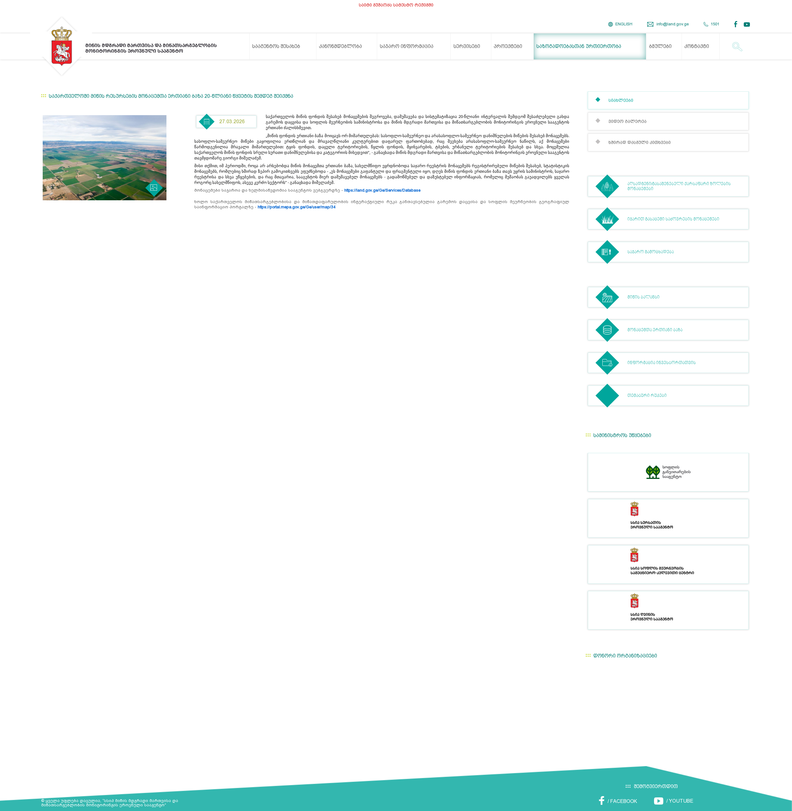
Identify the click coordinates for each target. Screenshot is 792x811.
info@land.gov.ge (672, 24)
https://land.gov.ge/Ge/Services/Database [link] (382, 190)
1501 (715, 24)
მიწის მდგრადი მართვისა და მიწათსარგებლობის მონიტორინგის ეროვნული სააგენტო (151, 48)
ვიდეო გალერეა (628, 121)
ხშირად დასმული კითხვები (640, 142)
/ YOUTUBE (679, 801)
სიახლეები (621, 100)
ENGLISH (623, 24)
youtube (747, 24)
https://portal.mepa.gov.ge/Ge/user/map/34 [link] (296, 207)
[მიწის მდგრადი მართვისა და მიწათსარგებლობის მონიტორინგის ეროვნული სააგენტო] (62, 46)
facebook (737, 24)
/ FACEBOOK (622, 801)
